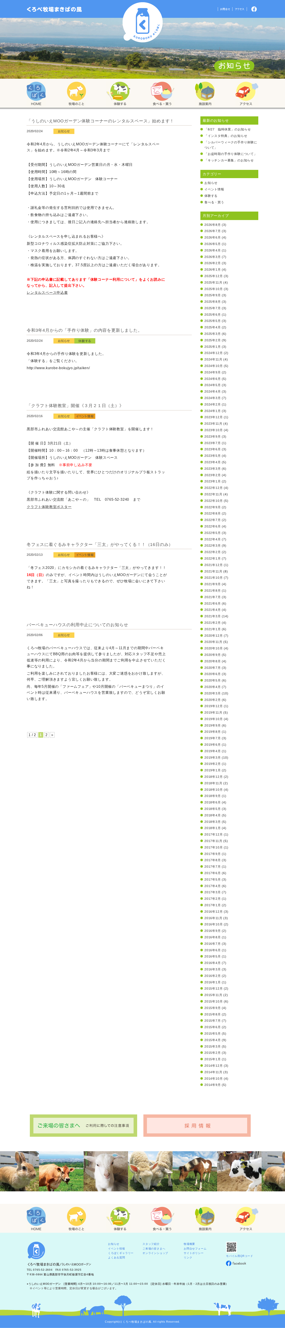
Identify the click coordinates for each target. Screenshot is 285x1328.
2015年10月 (213, 1001)
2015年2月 (212, 1052)
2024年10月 (213, 366)
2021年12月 (213, 565)
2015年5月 (212, 1033)
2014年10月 (213, 1078)
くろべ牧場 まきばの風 (142, 22)
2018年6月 (212, 802)
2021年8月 (212, 590)
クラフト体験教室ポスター (49, 507)
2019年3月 (212, 757)
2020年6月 (212, 674)
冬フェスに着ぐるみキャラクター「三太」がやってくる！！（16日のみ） (100, 544)
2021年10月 (213, 577)
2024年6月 (212, 379)
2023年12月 (213, 417)
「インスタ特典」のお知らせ (225, 136)
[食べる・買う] (162, 94)
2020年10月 (213, 648)
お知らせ (211, 183)
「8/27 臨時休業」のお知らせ (227, 129)
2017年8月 (212, 860)
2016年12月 (213, 911)
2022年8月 (212, 513)
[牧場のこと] (76, 94)
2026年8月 (212, 224)
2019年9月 (212, 725)
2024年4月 (212, 391)
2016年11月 (213, 918)
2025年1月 (212, 346)
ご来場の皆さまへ (153, 1248)
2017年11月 (213, 841)
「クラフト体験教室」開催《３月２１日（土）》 (75, 405)
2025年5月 (212, 321)
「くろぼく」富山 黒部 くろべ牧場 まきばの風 (54, 9)
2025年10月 (213, 289)
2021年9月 (212, 584)
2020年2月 (212, 700)
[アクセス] (246, 94)
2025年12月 (213, 276)
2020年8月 (212, 661)
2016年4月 (212, 963)
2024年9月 (212, 372)
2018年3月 (212, 822)
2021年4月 (212, 609)
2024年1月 (212, 411)
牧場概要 (189, 1244)
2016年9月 (212, 931)
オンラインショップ (155, 1253)
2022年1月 (212, 558)
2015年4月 (212, 1040)
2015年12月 (213, 988)
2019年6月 (212, 744)
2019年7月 (212, 738)
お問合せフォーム (195, 1248)
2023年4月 (212, 462)
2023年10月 (213, 430)
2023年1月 (212, 481)
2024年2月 (212, 404)
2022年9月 (212, 507)
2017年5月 (212, 879)
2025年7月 (212, 308)
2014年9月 (212, 1085)
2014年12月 (213, 1065)
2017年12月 (213, 834)
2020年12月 (213, 635)
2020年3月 (212, 693)
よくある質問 (116, 1257)
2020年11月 (213, 642)
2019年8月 (212, 731)
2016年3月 (212, 969)
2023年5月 (212, 455)
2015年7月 (212, 1020)
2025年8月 (212, 301)
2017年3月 (212, 892)
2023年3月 (212, 468)
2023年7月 (212, 443)
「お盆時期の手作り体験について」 (230, 154)
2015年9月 (212, 1008)
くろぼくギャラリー (121, 1253)
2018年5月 (212, 809)
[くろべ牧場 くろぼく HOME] (36, 94)
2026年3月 (212, 257)
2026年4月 (212, 250)
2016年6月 (212, 950)
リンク (188, 1257)
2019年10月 (213, 719)
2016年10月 (213, 924)
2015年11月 (213, 995)
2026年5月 (212, 244)
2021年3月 (212, 616)
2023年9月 (212, 436)
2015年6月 (212, 1027)
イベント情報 (214, 189)
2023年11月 (213, 423)
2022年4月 (212, 539)
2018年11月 (213, 783)
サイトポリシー (194, 1253)
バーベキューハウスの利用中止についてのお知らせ (77, 624)
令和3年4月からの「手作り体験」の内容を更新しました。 (84, 330)
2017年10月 (213, 847)
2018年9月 (212, 796)
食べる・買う (214, 202)
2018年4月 (212, 815)
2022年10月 (213, 500)
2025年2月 (212, 340)
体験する (211, 196)
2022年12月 (213, 488)
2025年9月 (212, 295)
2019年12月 (213, 706)
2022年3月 (212, 545)
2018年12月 (213, 776)
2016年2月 (212, 976)
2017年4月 (212, 886)
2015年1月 (212, 1059)
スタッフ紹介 (151, 1244)
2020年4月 (212, 687)
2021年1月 (212, 629)
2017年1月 (212, 905)
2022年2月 (212, 552)
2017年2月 (212, 898)
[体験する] (118, 94)
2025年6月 (212, 314)
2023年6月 (212, 449)
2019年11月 (213, 712)
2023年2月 (212, 475)
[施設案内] (205, 94)
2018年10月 (213, 789)
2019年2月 (212, 764)
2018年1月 (212, 828)
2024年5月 (212, 385)
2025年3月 (212, 334)
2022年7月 (212, 520)
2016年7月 (212, 943)
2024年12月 (213, 353)
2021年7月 (212, 597)
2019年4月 (212, 751)
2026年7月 (212, 231)
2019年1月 (212, 770)
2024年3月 (212, 398)
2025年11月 (213, 282)
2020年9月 (212, 655)
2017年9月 (212, 854)
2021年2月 (212, 622)
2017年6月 (212, 873)
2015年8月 (212, 1014)
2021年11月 (213, 571)
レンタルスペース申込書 (47, 292)
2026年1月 (212, 269)
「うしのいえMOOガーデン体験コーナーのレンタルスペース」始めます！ (100, 121)
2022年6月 (212, 526)
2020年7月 (212, 667)
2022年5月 (212, 533)
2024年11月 (213, 359)
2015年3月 (212, 1046)
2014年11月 (213, 1072)
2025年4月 (212, 327)
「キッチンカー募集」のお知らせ (229, 160)
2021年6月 (212, 603)
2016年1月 (212, 982)
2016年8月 (212, 937)
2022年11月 (213, 494)
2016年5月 (212, 956)
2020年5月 (212, 680)
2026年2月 (212, 263)
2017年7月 (212, 866)
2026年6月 (212, 237)
